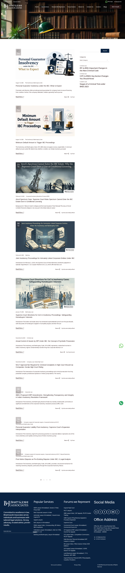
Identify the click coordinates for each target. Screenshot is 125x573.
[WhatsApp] (117, 512)
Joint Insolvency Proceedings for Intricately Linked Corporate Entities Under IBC (45, 258)
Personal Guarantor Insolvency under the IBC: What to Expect (39, 86)
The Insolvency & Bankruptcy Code (33, 83)
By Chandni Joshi (70, 352)
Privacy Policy (77, 565)
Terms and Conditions (56, 565)
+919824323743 (117, 1)
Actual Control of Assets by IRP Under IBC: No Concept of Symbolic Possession (45, 341)
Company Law (30, 362)
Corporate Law (28, 392)
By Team (73, 97)
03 (47, 480)
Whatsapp (110, 1)
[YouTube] (113, 512)
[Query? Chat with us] (106, 2)
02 (44, 480)
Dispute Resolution (65, 454)
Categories (83, 57)
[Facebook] (104, 512)
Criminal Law (30, 338)
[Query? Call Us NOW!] (121, 403)
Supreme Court (68, 522)
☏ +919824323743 (100, 537)
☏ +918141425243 (100, 539)
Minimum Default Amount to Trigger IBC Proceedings (35, 142)
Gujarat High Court (69, 508)
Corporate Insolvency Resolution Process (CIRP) (37, 196)
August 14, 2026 (19, 83)
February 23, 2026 (20, 196)
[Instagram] (109, 512)
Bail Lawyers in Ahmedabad (41, 522)
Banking (28, 255)
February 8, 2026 (20, 255)
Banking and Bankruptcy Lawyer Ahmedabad (46, 534)
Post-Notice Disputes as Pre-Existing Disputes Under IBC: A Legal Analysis (43, 459)
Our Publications (8, 1)
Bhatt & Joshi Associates (107, 565)
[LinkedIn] (96, 512)
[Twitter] (100, 512)
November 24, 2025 (20, 338)
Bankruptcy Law (29, 312)
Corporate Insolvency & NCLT (51, 422)
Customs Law (83, 81)
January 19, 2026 (20, 312)
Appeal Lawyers (38, 520)
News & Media (16, 1)
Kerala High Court (39, 362)
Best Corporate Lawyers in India (43, 512)
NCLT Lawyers (68, 510)
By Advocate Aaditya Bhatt (68, 212)
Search (105, 51)
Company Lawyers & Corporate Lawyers (33, 422)
